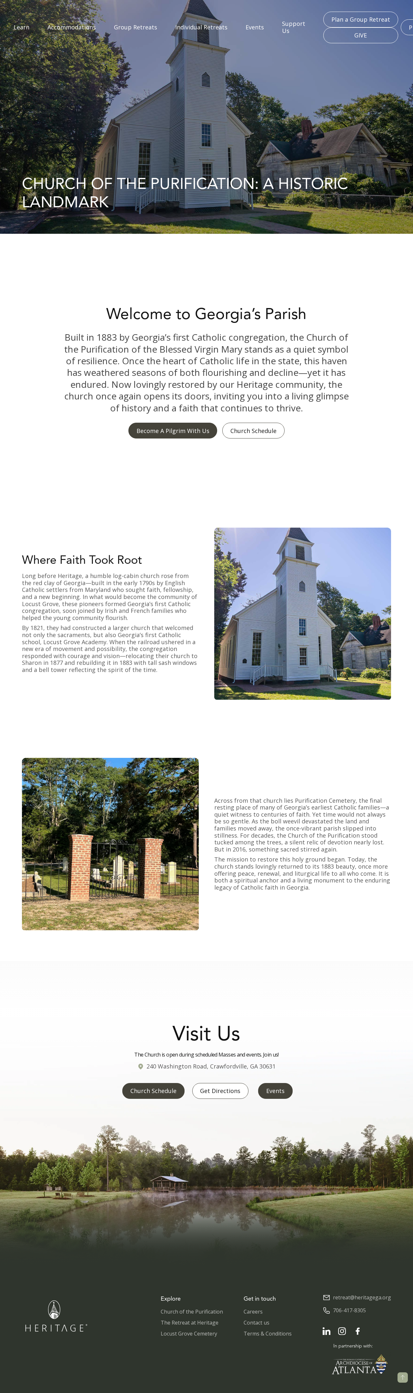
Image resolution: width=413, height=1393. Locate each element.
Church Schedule (253, 431)
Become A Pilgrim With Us (172, 431)
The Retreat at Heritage (189, 1322)
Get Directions (220, 1091)
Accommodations (71, 27)
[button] (21, 27)
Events (255, 27)
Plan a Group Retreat (360, 19)
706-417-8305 (349, 1310)
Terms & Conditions (268, 1333)
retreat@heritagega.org (362, 1297)
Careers (253, 1311)
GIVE (360, 35)
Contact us (256, 1322)
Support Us (293, 27)
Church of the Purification (192, 1311)
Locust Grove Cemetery (189, 1333)
